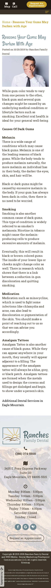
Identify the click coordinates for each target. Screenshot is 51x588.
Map (7, 6)
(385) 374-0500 (25, 454)
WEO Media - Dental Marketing (21, 557)
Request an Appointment (25, 538)
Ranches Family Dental (37, 554)
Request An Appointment (36, 4)
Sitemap (25, 562)
